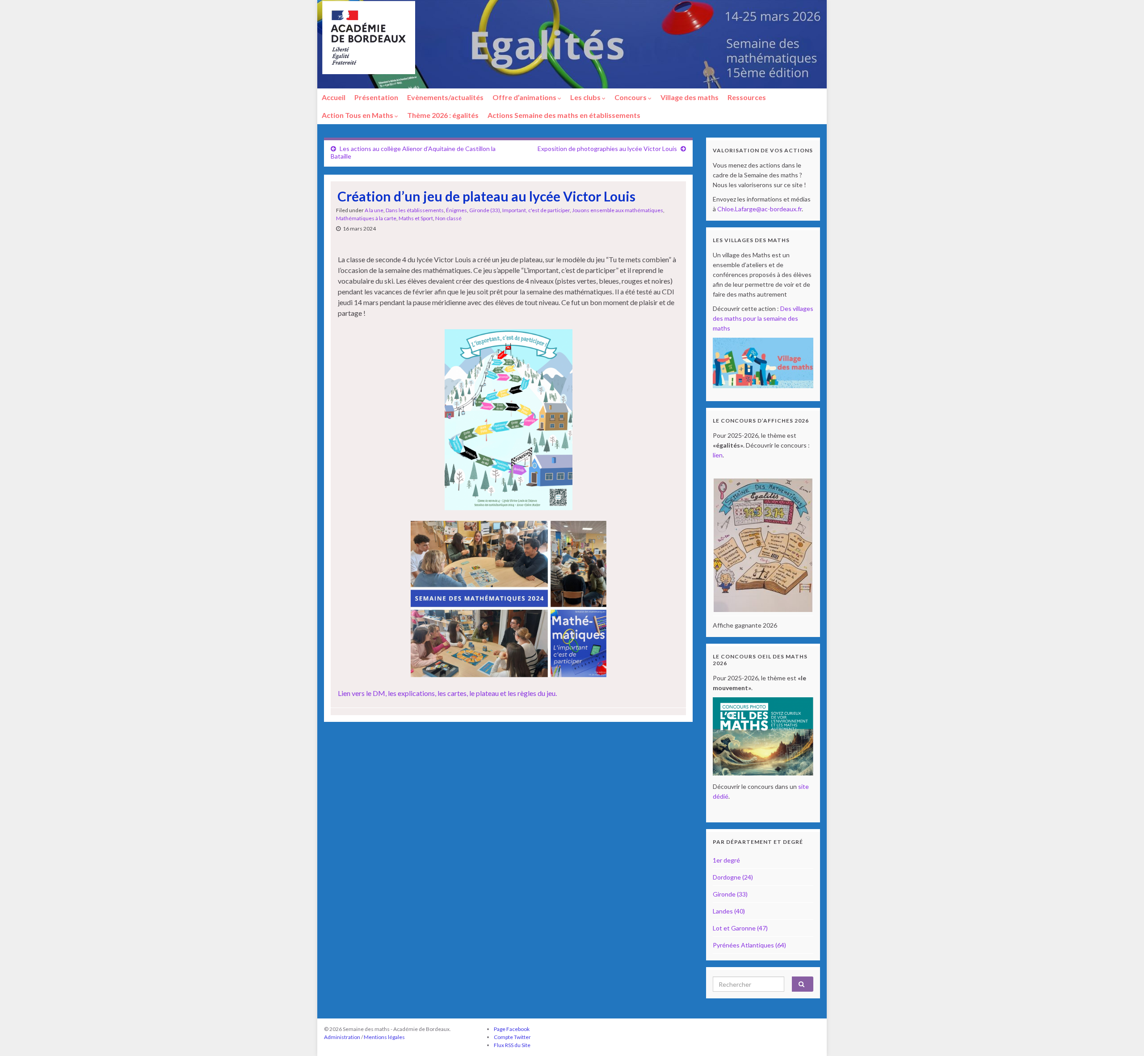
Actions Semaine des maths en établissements (564, 115)
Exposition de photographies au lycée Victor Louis (607, 148)
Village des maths (689, 97)
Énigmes (456, 210)
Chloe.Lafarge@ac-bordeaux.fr (759, 209)
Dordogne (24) (733, 877)
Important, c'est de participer (536, 210)
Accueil (333, 97)
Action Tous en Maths (358, 115)
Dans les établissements (415, 210)
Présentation (376, 97)
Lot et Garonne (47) (740, 928)
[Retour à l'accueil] (572, 44)
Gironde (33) (484, 210)
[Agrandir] (560, 340)
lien (718, 455)
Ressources (747, 97)
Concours (631, 97)
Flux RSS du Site (512, 1045)
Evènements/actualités (445, 97)
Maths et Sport (416, 218)
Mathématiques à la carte (366, 218)
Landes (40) (729, 911)
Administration (342, 1037)
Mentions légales (384, 1037)
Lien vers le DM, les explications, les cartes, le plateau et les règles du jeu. (447, 693)
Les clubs (586, 97)
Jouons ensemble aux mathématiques (617, 210)
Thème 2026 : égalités (443, 115)
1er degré (726, 860)
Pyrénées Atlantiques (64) (749, 945)
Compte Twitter (512, 1037)
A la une (374, 210)
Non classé (448, 218)
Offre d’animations (525, 97)
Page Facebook (512, 1029)
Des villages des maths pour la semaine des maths (763, 318)
